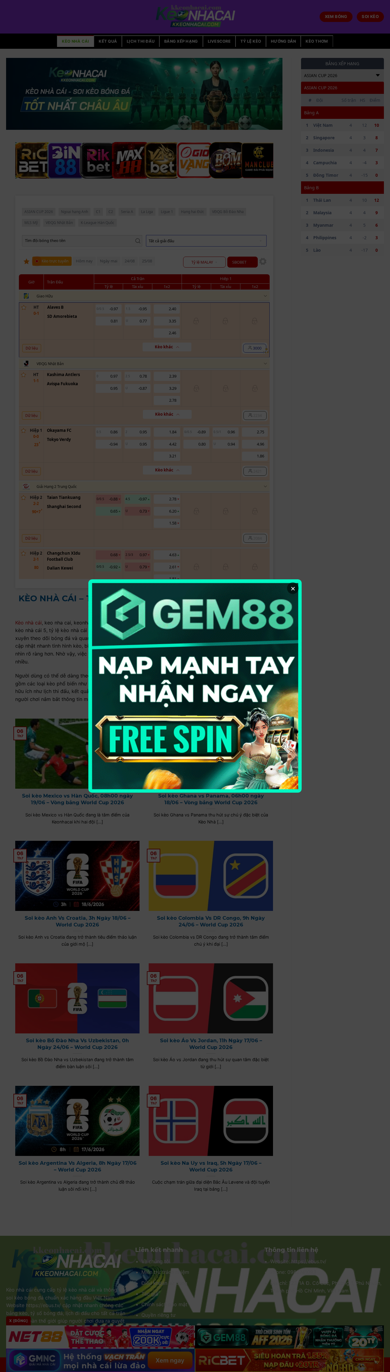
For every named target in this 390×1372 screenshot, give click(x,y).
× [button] (293, 588)
